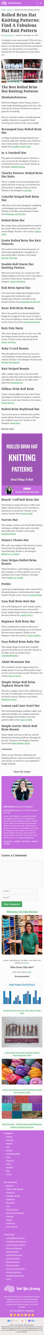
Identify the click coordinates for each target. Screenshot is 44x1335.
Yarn (8, 1147)
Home (3, 10)
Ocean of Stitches (31, 322)
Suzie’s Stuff (26, 513)
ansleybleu (15, 423)
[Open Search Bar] (37, 3)
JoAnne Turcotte (9, 258)
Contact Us (10, 1192)
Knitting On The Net (15, 214)
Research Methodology (15, 1275)
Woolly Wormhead (10, 362)
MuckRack (26, 841)
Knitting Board (8, 534)
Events (9, 1174)
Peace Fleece (15, 676)
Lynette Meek (35, 595)
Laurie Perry (26, 615)
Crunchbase (7, 841)
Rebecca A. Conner (10, 554)
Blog (8, 1171)
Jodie (29, 972)
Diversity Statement (14, 1248)
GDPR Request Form (14, 1255)
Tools (8, 1157)
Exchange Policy (12, 1265)
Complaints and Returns (16, 1241)
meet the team (24, 838)
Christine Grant (8, 699)
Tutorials (9, 1140)
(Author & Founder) (18, 806)
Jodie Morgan (9, 35)
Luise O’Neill (26, 719)
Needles (9, 1150)
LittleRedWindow (10, 655)
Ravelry (35, 841)
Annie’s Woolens (17, 281)
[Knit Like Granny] (11, 3)
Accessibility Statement (15, 1238)
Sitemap (9, 1220)
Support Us (10, 1223)
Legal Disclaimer (13, 1258)
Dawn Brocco (7, 403)
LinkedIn (17, 841)
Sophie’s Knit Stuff (21, 146)
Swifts (8, 1164)
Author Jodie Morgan (14, 1189)
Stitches (9, 1136)
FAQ (7, 1206)
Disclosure (10, 1203)
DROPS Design (18, 167)
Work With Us (12, 1226)
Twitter (7, 843)
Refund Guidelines (13, 1272)
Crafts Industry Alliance (15, 1245)
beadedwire (17, 382)
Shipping (9, 1216)
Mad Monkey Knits (21, 743)
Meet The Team (12, 1209)
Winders (9, 1167)
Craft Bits (27, 190)
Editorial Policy (12, 1251)
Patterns (10, 10)
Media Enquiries (12, 1262)
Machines (10, 1160)
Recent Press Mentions (15, 1213)
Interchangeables (13, 1154)
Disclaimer (10, 1199)
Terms (8, 1279)
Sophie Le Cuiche (15, 577)
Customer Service (13, 1196)
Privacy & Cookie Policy (15, 1269)
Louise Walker (34, 635)
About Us (10, 1185)
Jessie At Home (8, 342)
